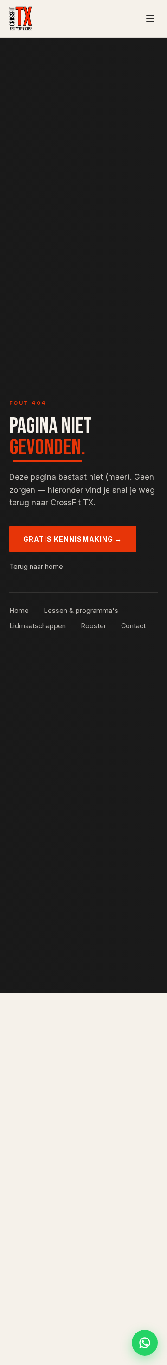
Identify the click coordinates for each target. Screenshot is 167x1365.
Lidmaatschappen (37, 626)
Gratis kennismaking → (72, 539)
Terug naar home (36, 566)
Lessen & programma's (81, 610)
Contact (133, 626)
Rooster (93, 626)
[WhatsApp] (145, 1343)
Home (19, 610)
